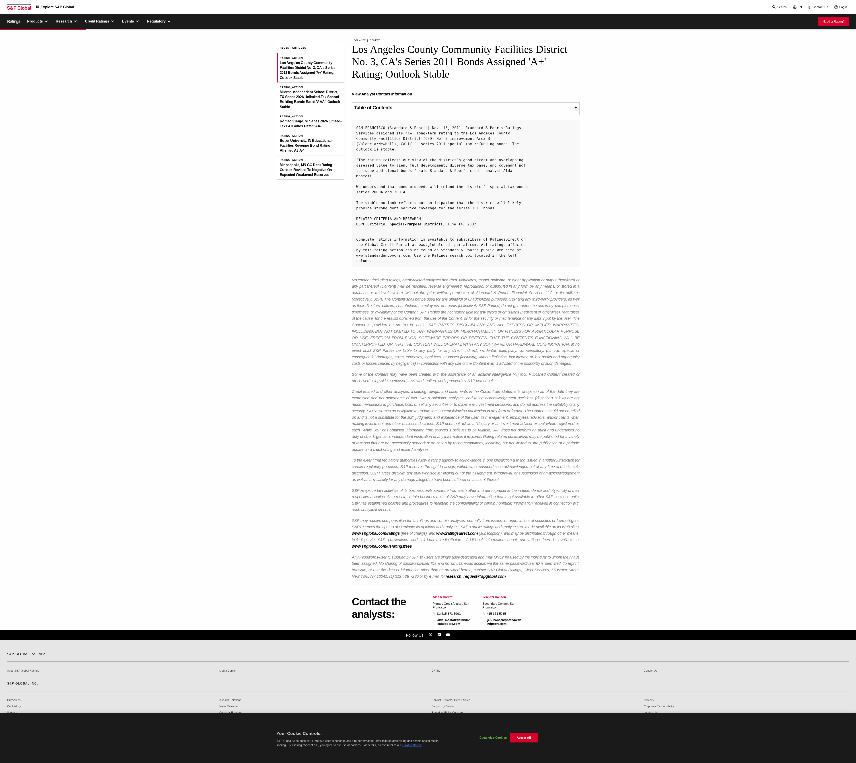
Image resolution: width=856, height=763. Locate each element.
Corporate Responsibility (659, 706)
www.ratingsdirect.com (457, 533)
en (800, 7)
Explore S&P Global (57, 7)
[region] (428, 738)
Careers (649, 700)
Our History (14, 706)
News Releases (229, 706)
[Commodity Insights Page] (431, 635)
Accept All (524, 737)
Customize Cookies (493, 737)
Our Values (14, 700)
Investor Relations (230, 700)
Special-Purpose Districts (416, 224)
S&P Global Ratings (26, 654)
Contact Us (820, 7)
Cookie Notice (412, 745)
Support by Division (443, 706)
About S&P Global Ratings (23, 670)
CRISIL (436, 670)
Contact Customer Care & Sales (451, 700)
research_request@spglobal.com (476, 576)
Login (843, 7)
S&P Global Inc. (22, 683)
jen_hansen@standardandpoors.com (504, 621)
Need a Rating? (834, 21)
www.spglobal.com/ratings (376, 533)
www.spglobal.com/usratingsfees (382, 546)
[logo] (19, 7)
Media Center (227, 670)
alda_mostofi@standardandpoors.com (453, 621)
